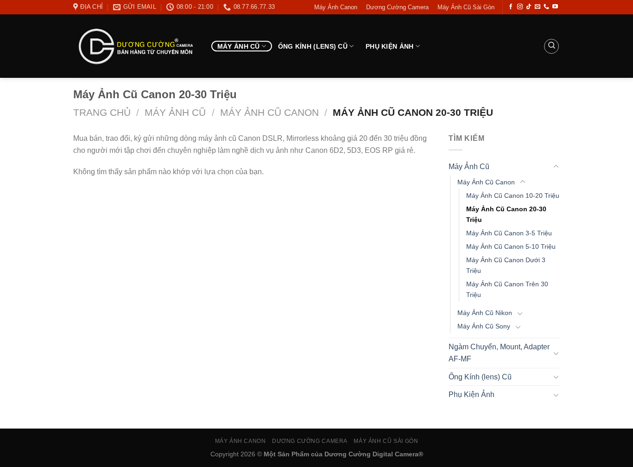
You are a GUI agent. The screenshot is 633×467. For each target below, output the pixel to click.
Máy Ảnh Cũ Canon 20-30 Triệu (506, 214)
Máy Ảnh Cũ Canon (269, 112)
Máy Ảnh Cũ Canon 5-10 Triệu (511, 246)
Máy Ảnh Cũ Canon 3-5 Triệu (509, 233)
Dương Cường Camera (397, 7)
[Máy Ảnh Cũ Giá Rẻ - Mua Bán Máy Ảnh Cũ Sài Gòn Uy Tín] (135, 46)
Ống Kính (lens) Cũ (313, 46)
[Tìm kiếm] (551, 46)
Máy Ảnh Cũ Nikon (484, 312)
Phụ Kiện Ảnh (389, 46)
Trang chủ (102, 112)
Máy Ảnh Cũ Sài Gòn (465, 7)
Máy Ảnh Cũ (238, 46)
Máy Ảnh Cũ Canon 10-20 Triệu (512, 195)
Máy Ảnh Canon (335, 7)
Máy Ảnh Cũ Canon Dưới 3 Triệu (505, 265)
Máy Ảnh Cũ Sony (483, 326)
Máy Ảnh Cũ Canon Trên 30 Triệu (507, 289)
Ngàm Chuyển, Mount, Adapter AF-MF (499, 353)
